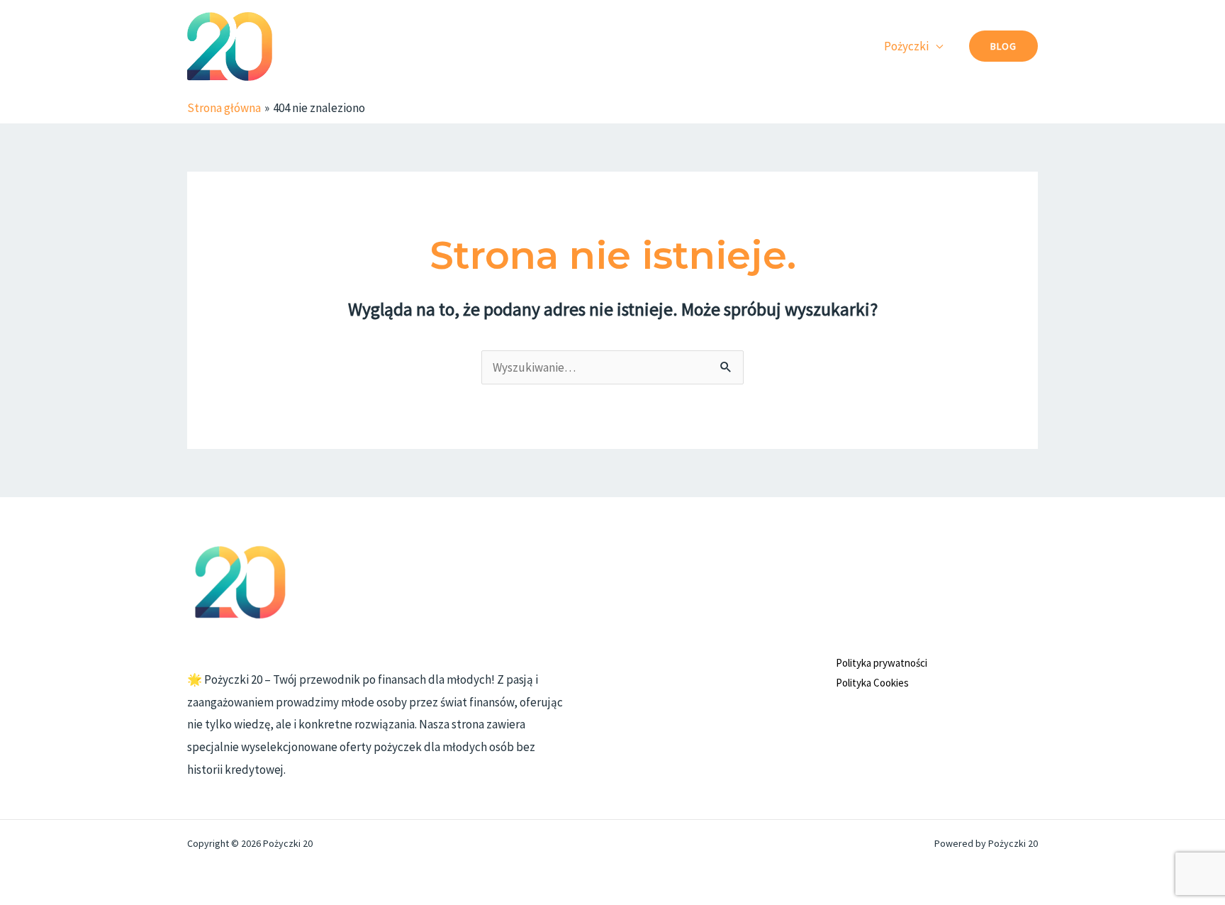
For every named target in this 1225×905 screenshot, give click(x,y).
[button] (1003, 46)
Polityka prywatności (881, 663)
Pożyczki (906, 46)
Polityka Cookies (872, 682)
